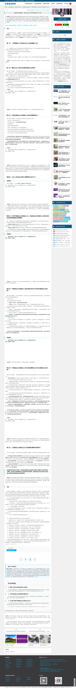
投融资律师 (56, 213)
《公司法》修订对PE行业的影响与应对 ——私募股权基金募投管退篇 (64, 110)
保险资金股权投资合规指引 (21, 643)
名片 (66, 24)
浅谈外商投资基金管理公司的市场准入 (61, 233)
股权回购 (61, 217)
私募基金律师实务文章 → (11, 550)
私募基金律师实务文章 (26, 7)
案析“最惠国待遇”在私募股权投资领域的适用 (64, 141)
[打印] (47, 10)
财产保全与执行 (66, 219)
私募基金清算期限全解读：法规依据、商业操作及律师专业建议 (64, 153)
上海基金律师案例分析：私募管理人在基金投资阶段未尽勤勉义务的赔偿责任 (64, 116)
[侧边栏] (49, 10)
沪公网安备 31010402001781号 (65, 687)
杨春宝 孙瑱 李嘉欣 (30, 10)
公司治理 (56, 209)
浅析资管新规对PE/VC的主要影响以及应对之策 (64, 166)
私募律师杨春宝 (11, 7)
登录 (14, 651)
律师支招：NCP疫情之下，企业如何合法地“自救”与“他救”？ (65, 242)
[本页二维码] (74, 685)
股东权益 (62, 207)
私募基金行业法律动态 (58, 211)
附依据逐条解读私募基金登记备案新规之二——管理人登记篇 (64, 147)
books (60, 219)
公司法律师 (66, 211)
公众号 (59, 24)
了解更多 (36, 576)
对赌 (67, 209)
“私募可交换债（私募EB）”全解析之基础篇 (64, 122)
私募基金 (21, 37)
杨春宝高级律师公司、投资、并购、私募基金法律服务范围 (65, 240)
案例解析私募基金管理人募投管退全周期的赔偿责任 (64, 135)
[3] (29, 322)
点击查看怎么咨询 (60, 669)
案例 (60, 205)
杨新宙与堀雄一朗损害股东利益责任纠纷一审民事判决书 (64, 235)
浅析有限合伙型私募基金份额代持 (64, 98)
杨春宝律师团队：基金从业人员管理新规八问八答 (27, 13)
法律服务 (66, 205)
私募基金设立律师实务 (19, 610)
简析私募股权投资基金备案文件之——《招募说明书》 (64, 172)
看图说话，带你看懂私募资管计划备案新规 (64, 197)
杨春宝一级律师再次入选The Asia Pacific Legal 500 (64, 104)
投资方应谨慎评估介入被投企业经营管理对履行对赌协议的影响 (64, 159)
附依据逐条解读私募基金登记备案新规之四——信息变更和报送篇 (64, 129)
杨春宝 (55, 205)
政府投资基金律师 (64, 221)
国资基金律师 (56, 221)
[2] (26, 205)
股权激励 (67, 217)
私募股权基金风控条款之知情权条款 (61, 229)
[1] (21, 127)
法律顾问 (62, 209)
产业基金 (55, 219)
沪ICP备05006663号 (56, 687)
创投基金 (55, 217)
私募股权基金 (31, 610)
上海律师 (55, 215)
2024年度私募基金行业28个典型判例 (64, 178)
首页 (6, 7)
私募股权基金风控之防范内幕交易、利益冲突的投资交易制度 (64, 190)
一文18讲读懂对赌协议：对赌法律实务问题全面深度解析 (64, 92)
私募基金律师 (63, 213)
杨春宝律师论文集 (18, 7)
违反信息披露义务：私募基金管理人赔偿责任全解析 (64, 184)
